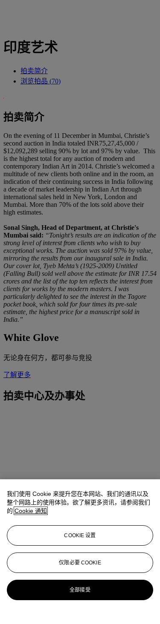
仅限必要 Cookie (80, 563)
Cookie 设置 (80, 535)
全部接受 (80, 590)
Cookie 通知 (31, 510)
